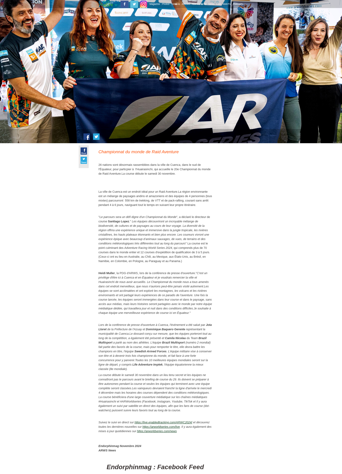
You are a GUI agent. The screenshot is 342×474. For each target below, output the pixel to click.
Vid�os (175, 4)
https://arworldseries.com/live (161, 426)
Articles (186, 4)
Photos (165, 4)
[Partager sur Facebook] (86, 136)
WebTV (227, 4)
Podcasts (238, 4)
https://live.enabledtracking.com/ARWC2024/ (163, 422)
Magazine (154, 4)
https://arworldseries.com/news (157, 431)
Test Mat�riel (199, 4)
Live (218, 4)
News (211, 4)
